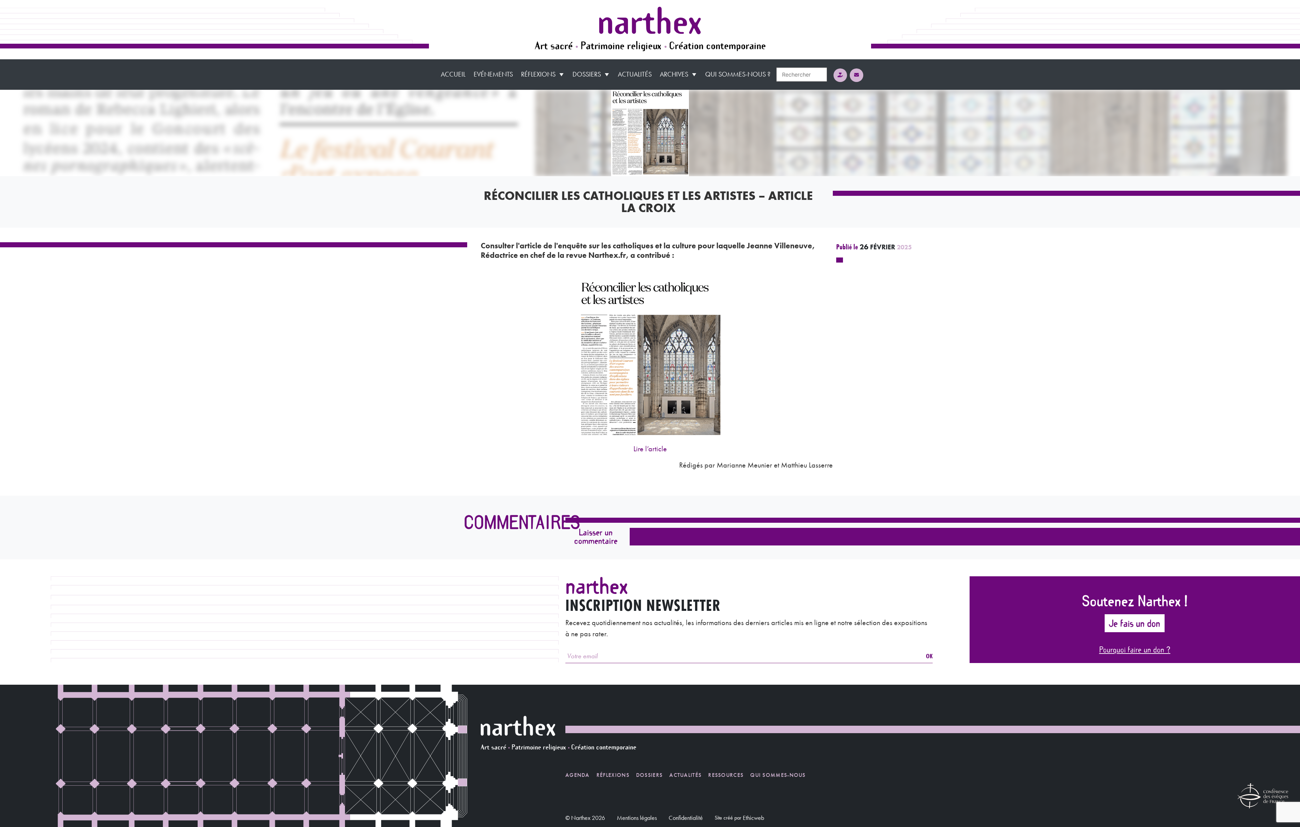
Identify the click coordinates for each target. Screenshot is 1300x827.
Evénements (493, 74)
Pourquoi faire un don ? (1134, 649)
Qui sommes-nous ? (738, 74)
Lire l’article (650, 449)
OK (929, 656)
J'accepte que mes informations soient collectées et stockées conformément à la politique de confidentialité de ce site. (743, 559)
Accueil (453, 74)
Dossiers (586, 74)
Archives (674, 74)
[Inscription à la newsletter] (856, 75)
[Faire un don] (840, 75)
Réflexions (538, 74)
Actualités (635, 74)
